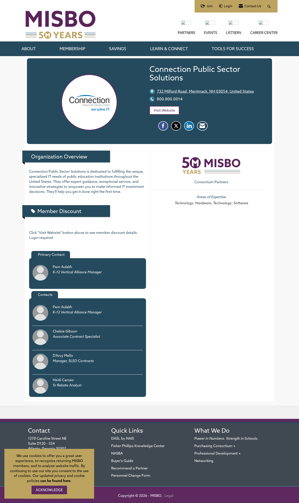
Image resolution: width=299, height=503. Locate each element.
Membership (72, 48)
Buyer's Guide (122, 461)
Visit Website (164, 110)
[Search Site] (269, 6)
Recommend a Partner (129, 468)
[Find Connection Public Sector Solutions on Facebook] (163, 126)
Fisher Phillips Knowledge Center (138, 446)
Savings (117, 48)
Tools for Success (233, 48)
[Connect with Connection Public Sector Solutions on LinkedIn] (189, 126)
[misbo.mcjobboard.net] (264, 25)
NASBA (117, 453)
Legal (168, 495)
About (28, 48)
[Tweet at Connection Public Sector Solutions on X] (176, 126)
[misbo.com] (186, 25)
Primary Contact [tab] (51, 254)
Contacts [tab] (45, 294)
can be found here (55, 480)
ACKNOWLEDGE (49, 490)
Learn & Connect (169, 48)
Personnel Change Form (130, 475)
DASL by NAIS (122, 438)
